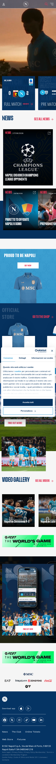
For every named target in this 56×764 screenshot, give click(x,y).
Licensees (43, 757)
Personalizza (26, 411)
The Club (16, 732)
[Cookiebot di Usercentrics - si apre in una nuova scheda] (35, 350)
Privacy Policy (17, 752)
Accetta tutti (28, 402)
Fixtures (21, 739)
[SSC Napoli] (25, 4)
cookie (18, 371)
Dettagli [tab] (22, 358)
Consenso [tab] (8, 358)
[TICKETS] (14, 454)
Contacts (5, 760)
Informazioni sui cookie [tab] (42, 358)
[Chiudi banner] (52, 351)
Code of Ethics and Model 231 (26, 757)
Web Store (7, 739)
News (5, 732)
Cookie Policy (7, 757)
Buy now (28, 265)
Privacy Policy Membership (34, 752)
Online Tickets (32, 732)
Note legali (6, 752)
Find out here (28, 629)
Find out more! (15, 423)
